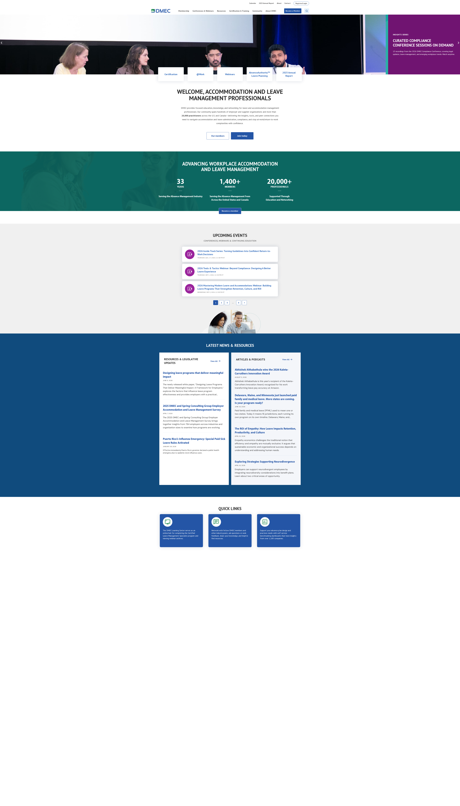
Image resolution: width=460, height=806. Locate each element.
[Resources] (219, 361)
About (279, 3)
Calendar (252, 3)
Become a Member (293, 11)
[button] (1, 42)
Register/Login (301, 3)
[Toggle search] (306, 10)
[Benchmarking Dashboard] (278, 530)
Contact (287, 3)
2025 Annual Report (266, 3)
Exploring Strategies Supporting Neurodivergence (265, 461)
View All (214, 361)
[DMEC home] (161, 10)
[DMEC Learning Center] (181, 530)
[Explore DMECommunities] (230, 530)
